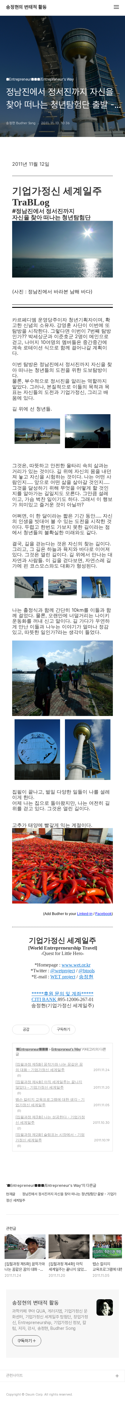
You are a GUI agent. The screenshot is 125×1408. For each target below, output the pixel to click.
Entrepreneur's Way (66, 1049)
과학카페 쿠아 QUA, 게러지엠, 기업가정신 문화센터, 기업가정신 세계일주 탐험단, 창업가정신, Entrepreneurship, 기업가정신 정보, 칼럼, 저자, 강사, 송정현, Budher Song (50, 1320)
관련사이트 (14, 1375)
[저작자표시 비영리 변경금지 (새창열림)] (84, 1029)
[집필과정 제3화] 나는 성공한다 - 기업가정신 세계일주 (50, 1120)
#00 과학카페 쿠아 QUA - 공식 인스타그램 (39, 1386)
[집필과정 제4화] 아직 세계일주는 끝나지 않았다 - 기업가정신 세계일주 (48, 1085)
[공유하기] (35, 1029)
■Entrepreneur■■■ (32, 1049)
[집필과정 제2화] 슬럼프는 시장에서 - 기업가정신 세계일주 (50, 1137)
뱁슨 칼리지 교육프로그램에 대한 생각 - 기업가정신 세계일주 (50, 1102)
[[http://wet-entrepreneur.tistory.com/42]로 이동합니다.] (57, 999)
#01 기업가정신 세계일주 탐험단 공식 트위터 (40, 1395)
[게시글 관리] (42, 1029)
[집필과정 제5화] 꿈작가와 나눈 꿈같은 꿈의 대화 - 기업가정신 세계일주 (49, 1067)
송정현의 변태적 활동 (26, 7)
